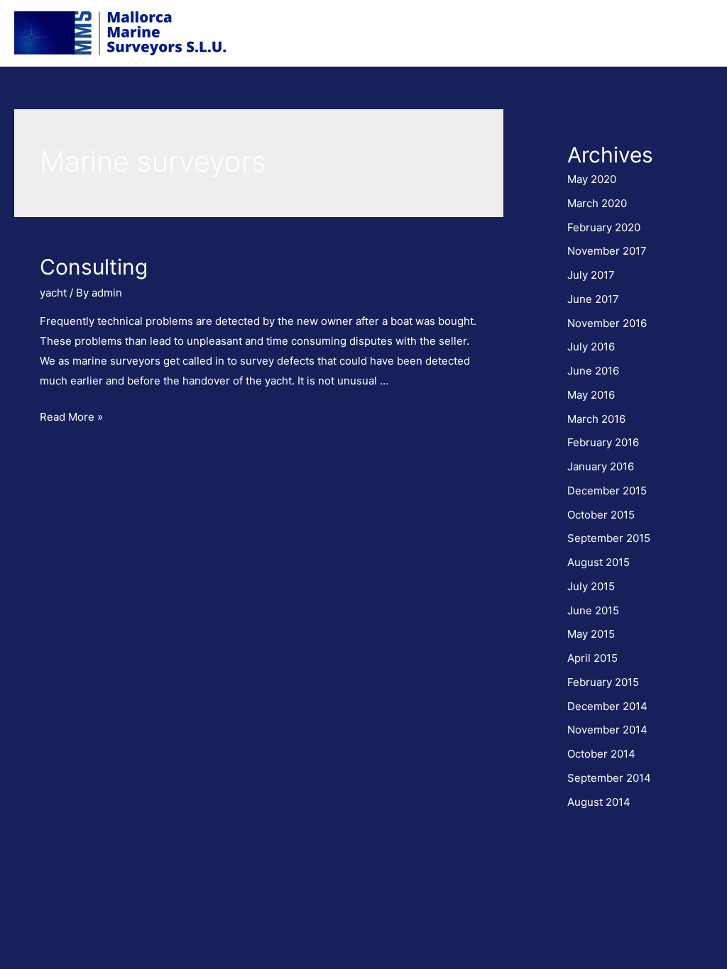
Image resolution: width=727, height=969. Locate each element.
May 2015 (591, 634)
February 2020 (603, 227)
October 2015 (601, 514)
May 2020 (591, 179)
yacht (53, 292)
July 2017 (591, 275)
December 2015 (607, 490)
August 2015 (598, 562)
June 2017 (593, 299)
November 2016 (607, 323)
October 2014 (601, 753)
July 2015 (591, 586)
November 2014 (607, 729)
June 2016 (593, 370)
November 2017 (607, 251)
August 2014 (598, 802)
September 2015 (608, 538)
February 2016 (603, 442)
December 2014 (607, 706)
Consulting (94, 266)
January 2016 (600, 466)
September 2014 (609, 778)
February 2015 (603, 682)
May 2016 (591, 395)
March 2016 (596, 419)
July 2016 (591, 346)
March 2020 (597, 203)
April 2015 (592, 658)
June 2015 (593, 610)
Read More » (71, 416)
